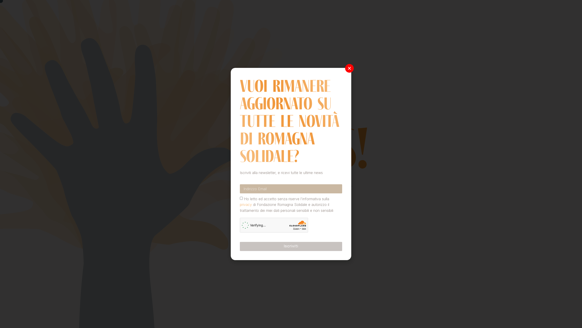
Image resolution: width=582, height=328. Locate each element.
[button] (349, 68)
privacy (246, 204)
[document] (291, 164)
